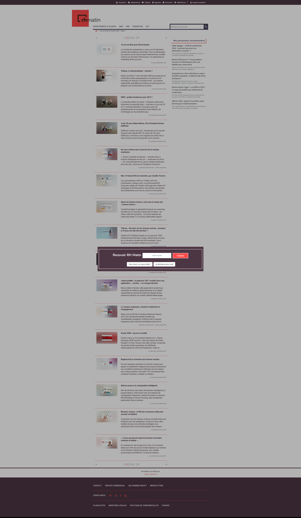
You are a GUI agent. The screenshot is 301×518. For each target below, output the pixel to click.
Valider (180, 255)
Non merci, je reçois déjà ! (139, 264)
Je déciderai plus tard (164, 264)
